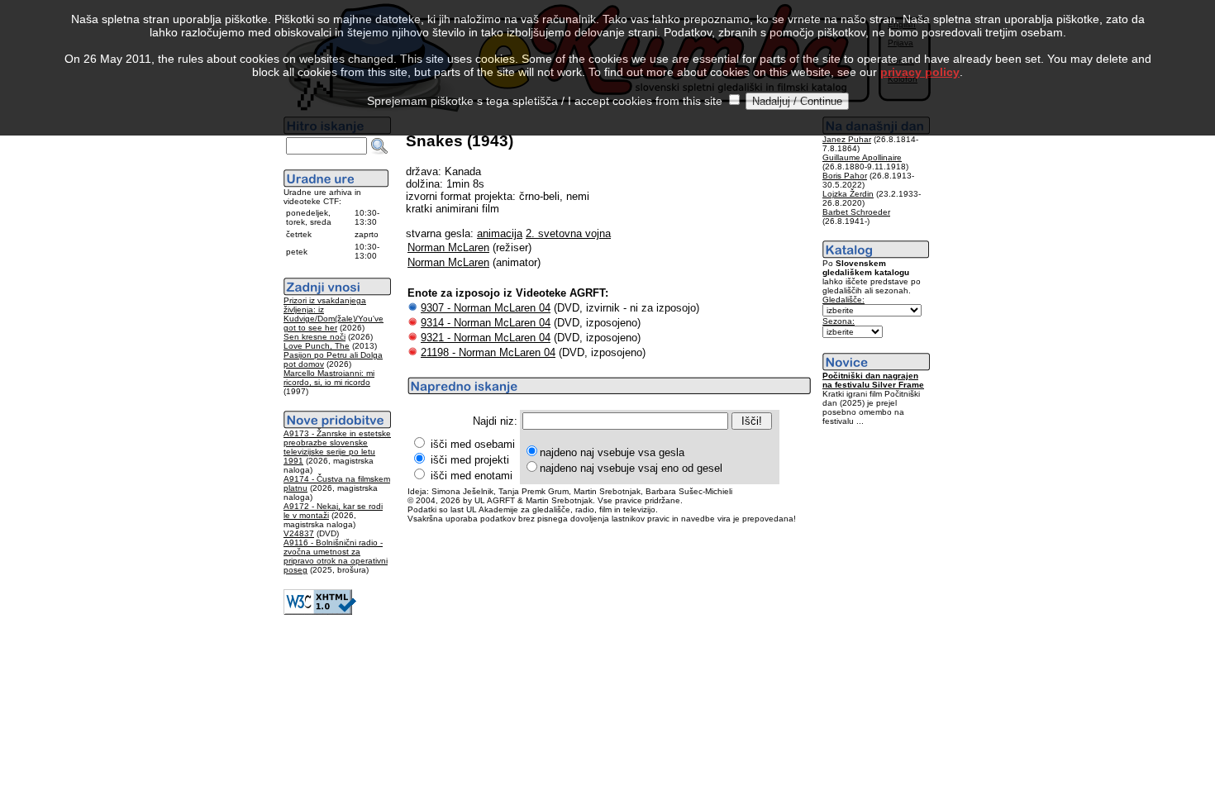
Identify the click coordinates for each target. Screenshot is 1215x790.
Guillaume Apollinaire (862, 157)
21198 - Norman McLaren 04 (488, 352)
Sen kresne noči (314, 336)
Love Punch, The (317, 345)
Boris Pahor (844, 175)
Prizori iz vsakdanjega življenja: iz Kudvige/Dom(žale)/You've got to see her (334, 314)
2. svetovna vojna (568, 233)
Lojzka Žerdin (848, 193)
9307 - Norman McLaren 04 (485, 308)
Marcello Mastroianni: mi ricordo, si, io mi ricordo (329, 378)
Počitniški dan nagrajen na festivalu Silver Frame (873, 380)
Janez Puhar (846, 139)
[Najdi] (379, 146)
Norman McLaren (448, 247)
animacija (499, 233)
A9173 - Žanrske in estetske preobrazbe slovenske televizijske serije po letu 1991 (337, 447)
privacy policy (920, 72)
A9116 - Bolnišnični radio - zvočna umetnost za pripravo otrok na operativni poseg (336, 556)
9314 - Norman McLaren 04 (485, 322)
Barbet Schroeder (856, 212)
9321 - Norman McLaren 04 (485, 337)
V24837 (299, 533)
